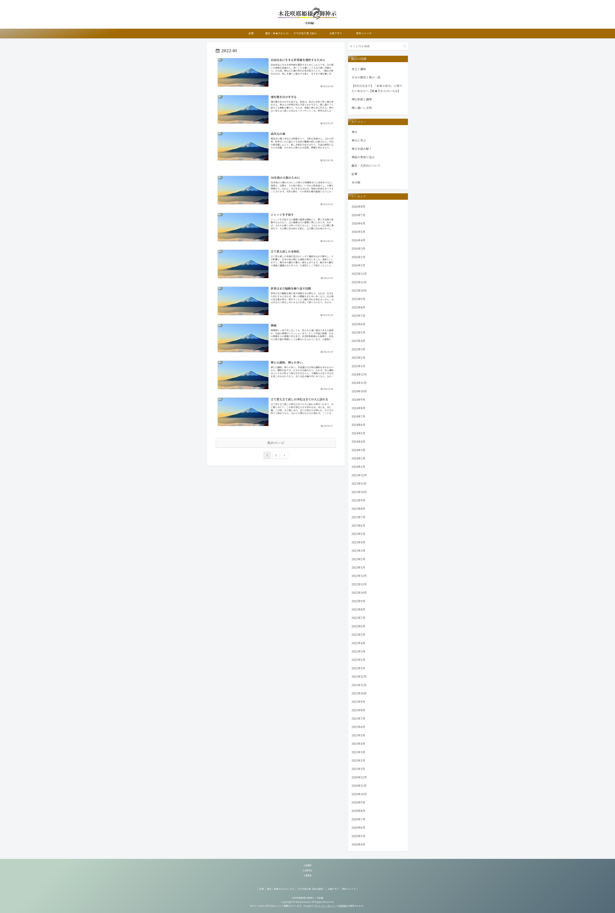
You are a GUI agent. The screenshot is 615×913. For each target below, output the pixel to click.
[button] (404, 46)
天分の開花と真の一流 (366, 77)
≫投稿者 (307, 865)
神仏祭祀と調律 (362, 99)
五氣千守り (333, 888)
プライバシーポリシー (325, 905)
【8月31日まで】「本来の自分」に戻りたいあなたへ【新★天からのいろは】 (377, 88)
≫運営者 (307, 875)
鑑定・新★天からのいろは (280, 888)
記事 (261, 888)
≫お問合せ (307, 870)
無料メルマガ (349, 888)
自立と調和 (359, 69)
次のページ (276, 442)
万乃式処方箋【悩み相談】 (310, 888)
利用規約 (342, 905)
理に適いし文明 (362, 108)
